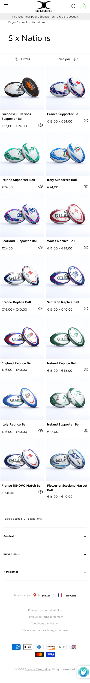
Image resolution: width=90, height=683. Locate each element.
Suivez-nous (45, 554)
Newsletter (45, 572)
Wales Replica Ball (61, 241)
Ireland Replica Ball (62, 363)
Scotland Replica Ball (63, 302)
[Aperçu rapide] (40, 125)
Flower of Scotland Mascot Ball (67, 487)
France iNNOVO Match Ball (22, 485)
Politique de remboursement (45, 616)
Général (45, 536)
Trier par (63, 59)
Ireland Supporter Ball (18, 180)
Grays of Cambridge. (38, 669)
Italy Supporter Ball (62, 180)
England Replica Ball (17, 363)
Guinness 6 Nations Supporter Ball (16, 116)
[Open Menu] (6, 6)
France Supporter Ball (63, 114)
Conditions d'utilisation (45, 623)
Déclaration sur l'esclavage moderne (45, 630)
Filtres (25, 59)
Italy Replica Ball (14, 424)
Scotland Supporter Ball (20, 241)
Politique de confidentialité (45, 610)
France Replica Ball (16, 302)
